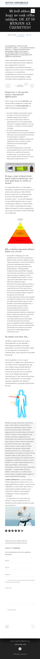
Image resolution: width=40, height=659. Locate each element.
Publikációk (21, 35)
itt (26, 159)
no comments (20, 36)
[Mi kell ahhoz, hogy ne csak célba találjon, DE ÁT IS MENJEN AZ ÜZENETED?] (6, 531)
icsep (30, 35)
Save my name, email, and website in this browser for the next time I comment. (20, 581)
